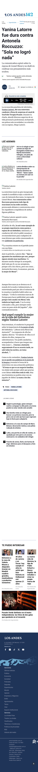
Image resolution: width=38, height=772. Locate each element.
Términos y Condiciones (12, 724)
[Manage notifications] (33, 763)
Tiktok (14, 649)
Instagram (10, 649)
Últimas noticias (9, 670)
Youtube (23, 649)
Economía (7, 676)
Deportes (7, 684)
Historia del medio (10, 732)
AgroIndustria (8, 701)
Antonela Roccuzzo (10, 390)
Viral (5, 707)
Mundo (6, 690)
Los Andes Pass (9, 715)
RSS (5, 729)
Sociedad (7, 679)
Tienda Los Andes (10, 718)
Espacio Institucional (11, 710)
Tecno (6, 704)
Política (6, 673)
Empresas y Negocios (11, 696)
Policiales (7, 682)
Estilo (6, 699)
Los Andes (3, 22)
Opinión (6, 693)
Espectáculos (12, 22)
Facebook (5, 649)
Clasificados (8, 721)
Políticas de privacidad (11, 727)
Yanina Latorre (16, 387)
